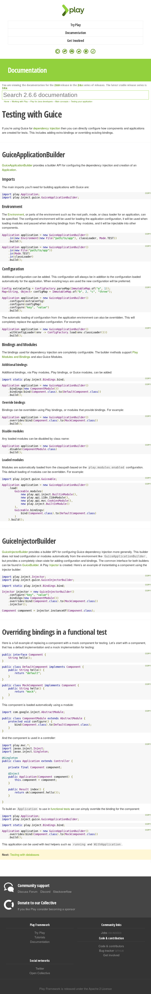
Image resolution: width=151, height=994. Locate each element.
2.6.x (80, 85)
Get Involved (75, 40)
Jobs (111, 932)
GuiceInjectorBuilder (15, 552)
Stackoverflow (62, 891)
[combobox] (75, 94)
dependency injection (46, 128)
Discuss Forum (28, 891)
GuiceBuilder (30, 565)
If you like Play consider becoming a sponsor (46, 909)
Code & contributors (111, 946)
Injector (54, 565)
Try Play (75, 24)
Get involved (111, 955)
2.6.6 (57, 85)
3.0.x (4, 88)
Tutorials (39, 937)
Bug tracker (111, 950)
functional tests (60, 809)
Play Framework (75, 10)
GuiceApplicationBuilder (17, 165)
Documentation (75, 32)
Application (9, 170)
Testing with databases (24, 854)
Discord (45, 891)
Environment (16, 214)
